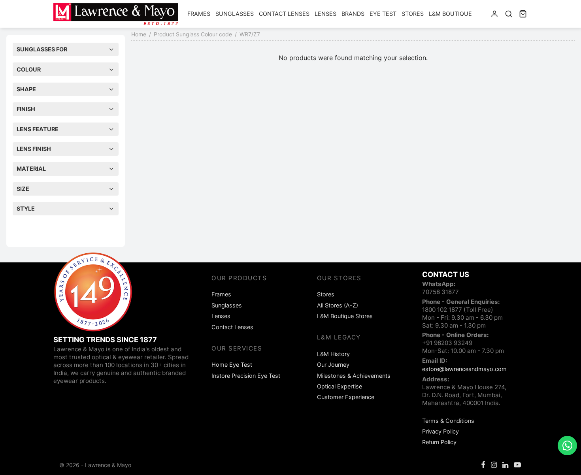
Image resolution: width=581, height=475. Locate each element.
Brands (352, 13)
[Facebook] (483, 465)
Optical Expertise (339, 386)
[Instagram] (494, 465)
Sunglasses (234, 13)
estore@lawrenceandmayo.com (464, 369)
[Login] (494, 14)
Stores (413, 13)
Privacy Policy (440, 431)
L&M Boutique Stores (345, 316)
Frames (198, 13)
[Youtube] (517, 465)
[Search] (508, 14)
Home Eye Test (231, 364)
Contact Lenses (284, 13)
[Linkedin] (505, 465)
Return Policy (439, 442)
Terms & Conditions (448, 420)
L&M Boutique (450, 13)
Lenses (325, 13)
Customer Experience (345, 397)
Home (138, 34)
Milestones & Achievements (353, 375)
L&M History (333, 354)
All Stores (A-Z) (337, 305)
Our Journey (333, 364)
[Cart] (523, 14)
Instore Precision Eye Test (245, 375)
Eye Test (383, 13)
